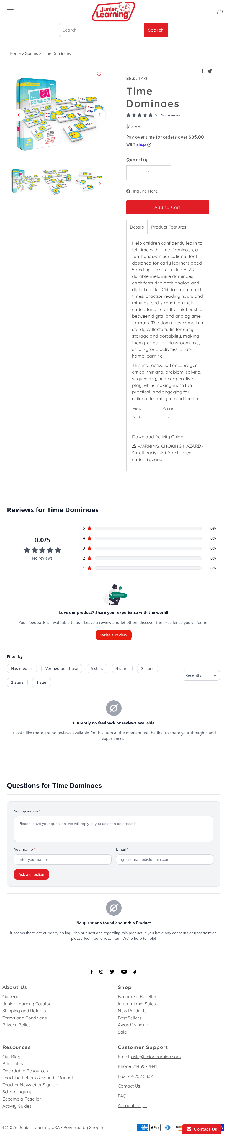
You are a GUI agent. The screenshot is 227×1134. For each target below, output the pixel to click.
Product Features (168, 227)
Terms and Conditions (24, 1018)
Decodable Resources (25, 1070)
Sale (122, 1032)
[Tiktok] (134, 971)
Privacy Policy (16, 1024)
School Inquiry (16, 1091)
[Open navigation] (10, 11)
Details (137, 227)
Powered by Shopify (84, 1127)
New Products (132, 1010)
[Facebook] (92, 971)
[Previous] (19, 115)
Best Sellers (129, 1018)
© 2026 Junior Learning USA (31, 1127)
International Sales (137, 1003)
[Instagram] (101, 971)
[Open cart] (220, 11)
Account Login (132, 1105)
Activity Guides (17, 1106)
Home (15, 53)
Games (31, 53)
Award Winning (133, 1024)
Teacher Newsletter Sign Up (30, 1085)
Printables (12, 1063)
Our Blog (11, 1056)
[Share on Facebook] (203, 71)
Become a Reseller (137, 996)
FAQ (122, 1096)
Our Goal (11, 996)
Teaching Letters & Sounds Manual (37, 1077)
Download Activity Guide (157, 436)
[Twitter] (112, 971)
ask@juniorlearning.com (156, 1056)
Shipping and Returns (24, 1010)
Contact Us (129, 1086)
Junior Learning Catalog (27, 1003)
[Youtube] (124, 971)
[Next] (99, 115)
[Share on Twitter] (209, 71)
